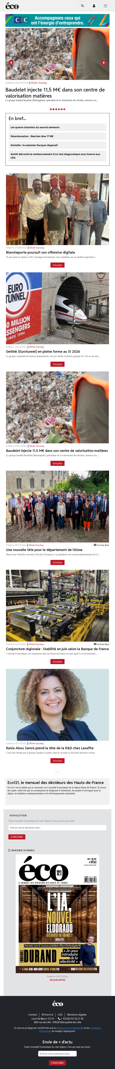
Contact (32, 1014)
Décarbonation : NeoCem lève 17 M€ (32, 136)
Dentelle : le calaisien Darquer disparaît (34, 145)
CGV (60, 1014)
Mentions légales (77, 1014)
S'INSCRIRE (17, 837)
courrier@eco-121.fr (42, 1018)
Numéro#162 (57, 979)
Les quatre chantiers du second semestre (35, 127)
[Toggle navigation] (105, 5)
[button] (11, 62)
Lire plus (57, 265)
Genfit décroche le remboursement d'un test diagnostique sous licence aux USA (55, 156)
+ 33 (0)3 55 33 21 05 (72, 1018)
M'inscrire (47, 1014)
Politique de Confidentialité (70, 1028)
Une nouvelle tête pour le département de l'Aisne (53, 92)
